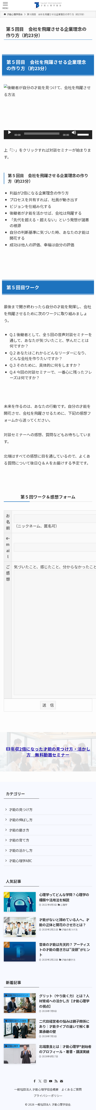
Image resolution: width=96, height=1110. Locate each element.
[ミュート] (74, 132)
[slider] (83, 134)
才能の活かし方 (20, 850)
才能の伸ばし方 (20, 819)
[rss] (56, 1081)
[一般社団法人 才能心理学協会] (48, 5)
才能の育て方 (19, 840)
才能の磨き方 (19, 829)
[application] (48, 134)
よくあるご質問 (71, 1089)
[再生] (9, 132)
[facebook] (35, 1081)
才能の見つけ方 (20, 809)
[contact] (61, 1081)
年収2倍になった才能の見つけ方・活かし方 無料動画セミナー (50, 752)
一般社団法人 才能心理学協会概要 (36, 1089)
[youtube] (51, 1081)
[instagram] (45, 1081)
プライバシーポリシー (48, 1095)
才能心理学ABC (20, 860)
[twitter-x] (40, 1081)
